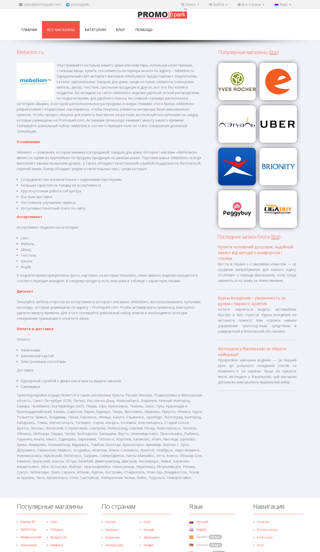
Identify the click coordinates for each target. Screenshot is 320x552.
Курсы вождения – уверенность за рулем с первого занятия (252, 300)
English (201, 529)
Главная (29, 29)
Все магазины (61, 29)
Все (273, 52)
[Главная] (162, 14)
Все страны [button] (251, 4)
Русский (202, 522)
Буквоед (56, 545)
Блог (120, 29)
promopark (80, 4)
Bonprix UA (58, 537)
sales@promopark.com (42, 4)
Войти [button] (218, 4)
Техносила (28, 545)
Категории (95, 29)
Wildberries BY (31, 537)
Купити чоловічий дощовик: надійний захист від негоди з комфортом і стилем (255, 252)
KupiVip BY (28, 522)
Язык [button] (284, 4)
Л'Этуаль (56, 529)
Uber (54, 522)
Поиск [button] (190, 4)
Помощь (144, 29)
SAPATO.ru (28, 529)
